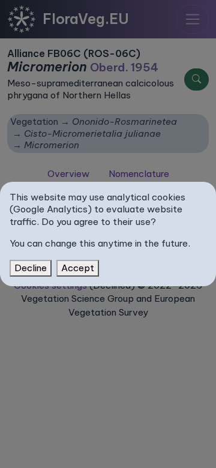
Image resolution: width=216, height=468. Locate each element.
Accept (77, 268)
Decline (30, 268)
